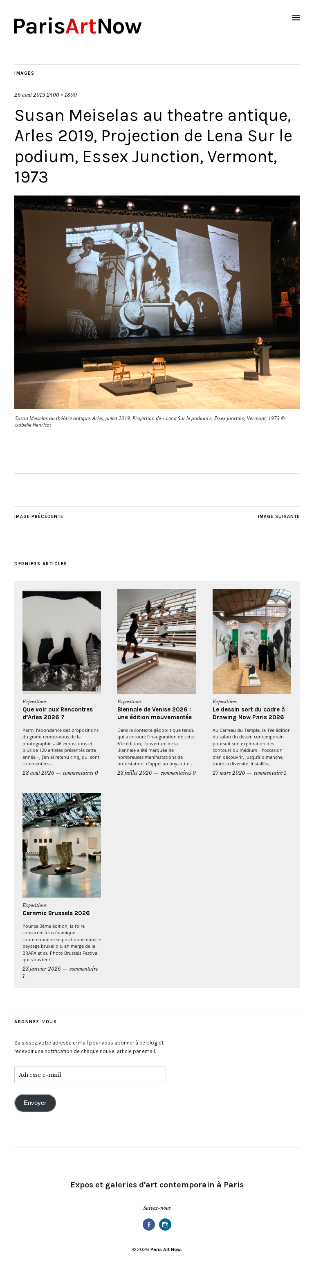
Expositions (34, 702)
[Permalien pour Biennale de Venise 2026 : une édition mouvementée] (156, 641)
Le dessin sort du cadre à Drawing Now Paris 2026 (249, 713)
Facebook (149, 1230)
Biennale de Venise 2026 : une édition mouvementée (154, 713)
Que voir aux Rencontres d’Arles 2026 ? (57, 713)
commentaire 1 (270, 773)
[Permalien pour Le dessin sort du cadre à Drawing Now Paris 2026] (252, 641)
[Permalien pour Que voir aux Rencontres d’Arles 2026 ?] (61, 641)
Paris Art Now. (166, 1249)
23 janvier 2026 (41, 969)
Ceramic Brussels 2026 (56, 913)
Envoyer (35, 1103)
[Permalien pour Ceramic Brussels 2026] (61, 845)
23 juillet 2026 (134, 773)
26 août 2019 (29, 95)
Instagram (165, 1230)
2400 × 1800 (62, 95)
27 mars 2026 (229, 773)
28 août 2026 (38, 773)
